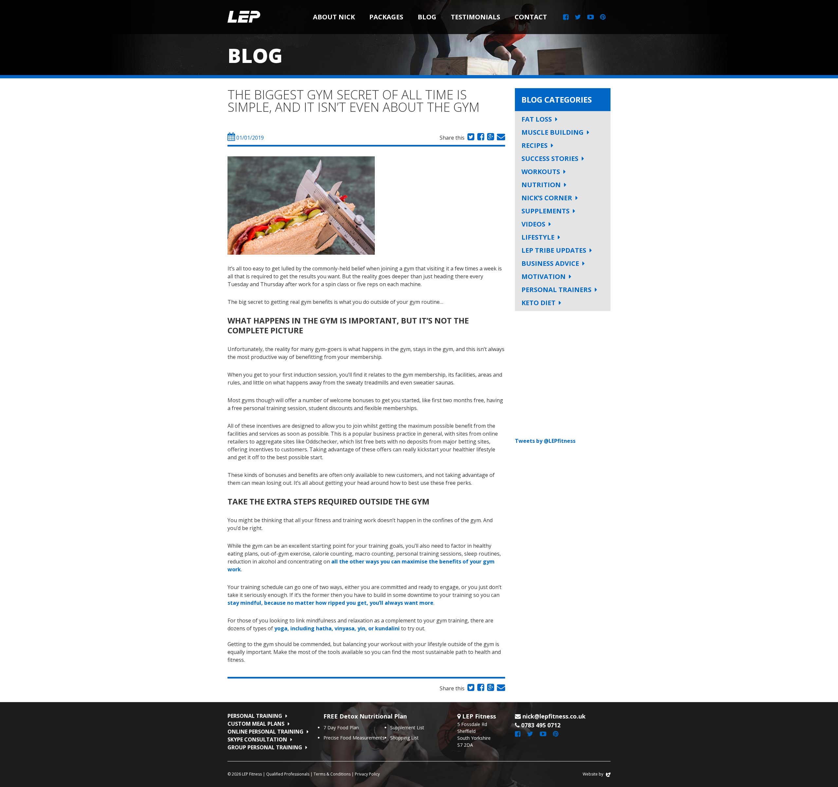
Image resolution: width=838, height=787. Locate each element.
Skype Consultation (257, 739)
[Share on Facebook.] (480, 137)
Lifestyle (538, 237)
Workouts (540, 171)
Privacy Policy (367, 774)
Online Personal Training (265, 731)
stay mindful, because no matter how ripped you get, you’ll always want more (330, 602)
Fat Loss (536, 119)
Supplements (545, 211)
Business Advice (550, 263)
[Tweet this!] (470, 137)
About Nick (334, 16)
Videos (533, 224)
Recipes (534, 145)
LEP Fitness (244, 17)
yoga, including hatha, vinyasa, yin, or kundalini (337, 628)
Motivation (543, 276)
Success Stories (549, 158)
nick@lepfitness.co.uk (554, 716)
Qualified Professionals (287, 774)
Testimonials (475, 16)
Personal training (255, 715)
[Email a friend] (500, 137)
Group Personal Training (265, 747)
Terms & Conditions (332, 774)
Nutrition (541, 184)
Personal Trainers (556, 289)
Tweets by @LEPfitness (545, 440)
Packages (386, 16)
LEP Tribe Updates (553, 250)
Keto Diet (538, 302)
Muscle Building (552, 132)
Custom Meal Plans (256, 723)
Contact (531, 16)
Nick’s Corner (546, 197)
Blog (427, 16)
